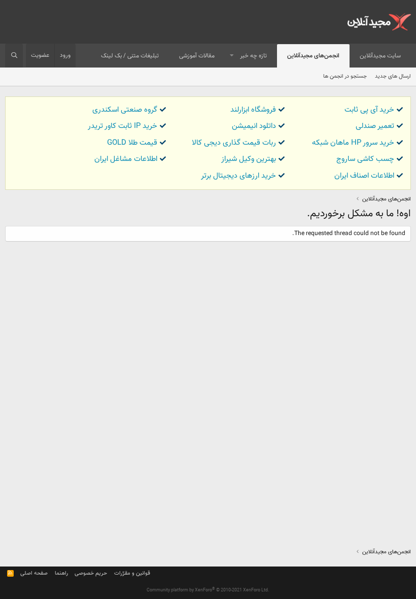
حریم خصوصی (91, 573)
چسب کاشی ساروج (365, 159)
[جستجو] (14, 56)
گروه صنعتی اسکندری (124, 110)
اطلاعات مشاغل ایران (125, 159)
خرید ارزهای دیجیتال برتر (238, 176)
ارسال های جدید (393, 76)
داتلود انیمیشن (254, 126)
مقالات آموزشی (197, 55)
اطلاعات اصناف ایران (364, 176)
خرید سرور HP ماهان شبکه (353, 143)
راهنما (61, 573)
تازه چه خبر (253, 55)
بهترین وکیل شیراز (248, 159)
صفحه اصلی (34, 573)
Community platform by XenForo (208, 590)
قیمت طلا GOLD (132, 143)
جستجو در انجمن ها (345, 76)
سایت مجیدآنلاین (380, 55)
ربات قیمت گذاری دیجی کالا (234, 143)
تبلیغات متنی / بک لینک (130, 55)
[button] (232, 56)
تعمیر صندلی (375, 126)
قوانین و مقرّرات (132, 573)
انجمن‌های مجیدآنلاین (313, 55)
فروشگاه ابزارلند (253, 110)
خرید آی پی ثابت (369, 110)
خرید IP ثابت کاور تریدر (122, 126)
